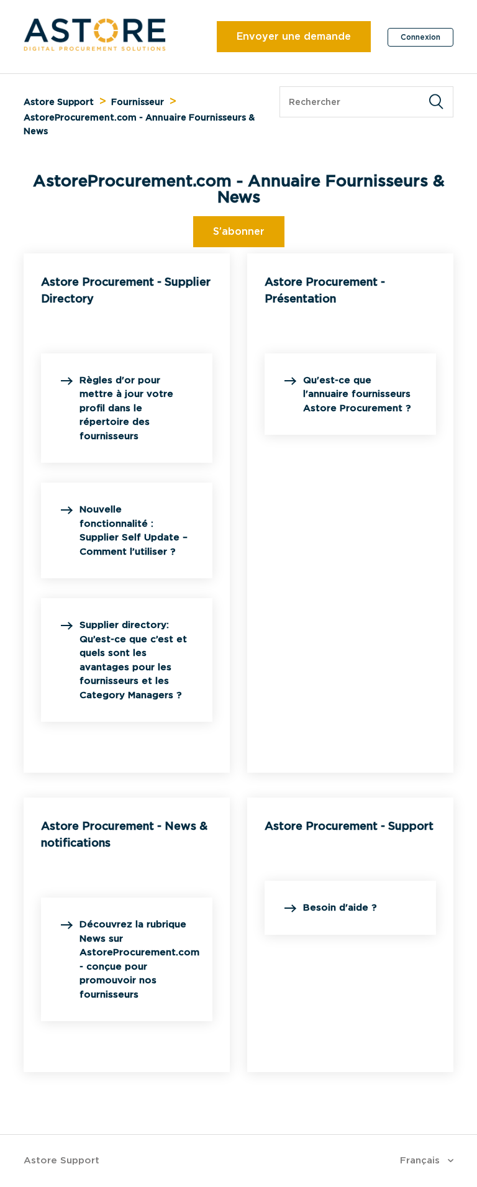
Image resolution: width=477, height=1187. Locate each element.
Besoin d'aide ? (339, 907)
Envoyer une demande (294, 36)
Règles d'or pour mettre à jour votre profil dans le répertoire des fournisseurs (126, 408)
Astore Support (59, 102)
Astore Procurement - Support (349, 825)
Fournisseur (137, 102)
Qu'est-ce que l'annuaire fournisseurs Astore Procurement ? (357, 394)
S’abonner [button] (239, 231)
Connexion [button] (420, 37)
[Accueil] (95, 47)
